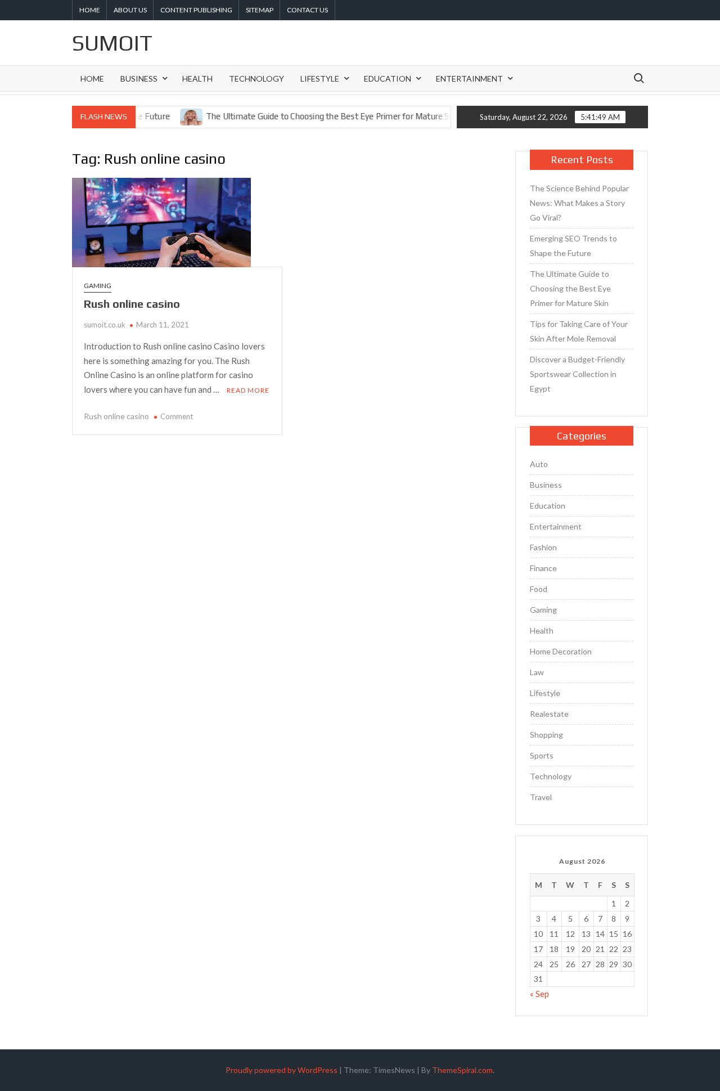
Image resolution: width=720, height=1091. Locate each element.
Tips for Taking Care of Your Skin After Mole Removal (579, 331)
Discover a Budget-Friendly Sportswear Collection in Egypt (577, 373)
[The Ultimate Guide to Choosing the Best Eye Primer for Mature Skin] (176, 116)
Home (89, 10)
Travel (541, 797)
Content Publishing (196, 10)
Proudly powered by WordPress (282, 1070)
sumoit (112, 43)
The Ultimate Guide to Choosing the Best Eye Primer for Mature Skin (316, 116)
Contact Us (307, 10)
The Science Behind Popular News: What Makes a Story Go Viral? (579, 202)
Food (538, 589)
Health (197, 78)
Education (387, 78)
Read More (248, 390)
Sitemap (259, 10)
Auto (539, 464)
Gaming (97, 285)
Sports (542, 755)
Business (139, 78)
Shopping (546, 734)
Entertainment (469, 78)
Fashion (543, 547)
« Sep (539, 994)
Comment (176, 416)
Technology (256, 78)
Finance (543, 568)
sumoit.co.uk (104, 324)
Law (537, 672)
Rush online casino (132, 303)
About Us (130, 10)
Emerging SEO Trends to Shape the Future (573, 246)
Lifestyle (319, 78)
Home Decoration (561, 651)
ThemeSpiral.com (462, 1070)
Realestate (549, 714)
